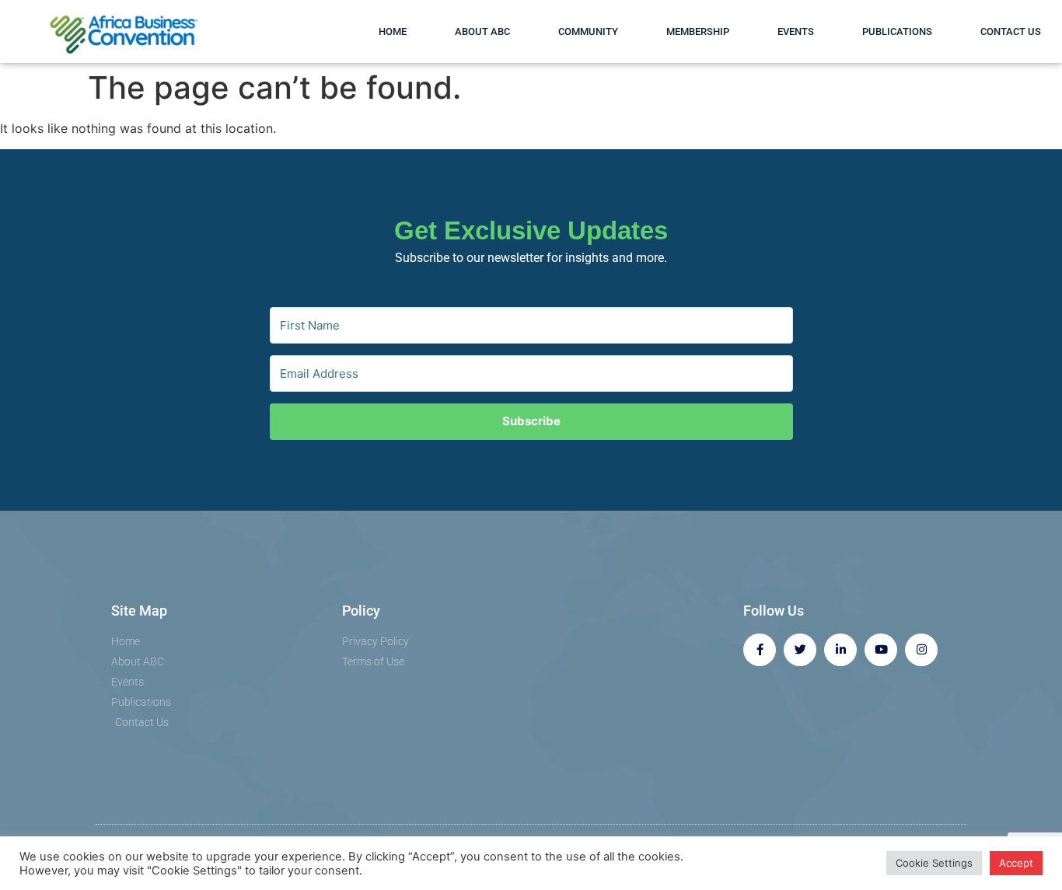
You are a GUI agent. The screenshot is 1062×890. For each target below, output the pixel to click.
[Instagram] (921, 649)
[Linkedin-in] (840, 649)
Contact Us (1010, 31)
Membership (697, 31)
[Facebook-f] (759, 649)
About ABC (482, 31)
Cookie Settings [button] (934, 863)
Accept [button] (1016, 863)
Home (393, 31)
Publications (897, 31)
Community (588, 31)
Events (795, 31)
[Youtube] (881, 649)
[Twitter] (800, 649)
